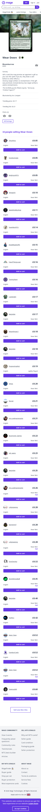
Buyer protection (8, 780)
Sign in (33, 3)
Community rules (8, 745)
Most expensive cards (10, 783)
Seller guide (26, 739)
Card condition (27, 742)
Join (38, 3)
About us (24, 768)
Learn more (33, 803)
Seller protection (28, 750)
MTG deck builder (9, 753)
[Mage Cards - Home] (7, 2)
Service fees (26, 780)
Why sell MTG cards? (29, 735)
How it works (7, 735)
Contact (24, 772)
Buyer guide (6, 772)
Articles (5, 756)
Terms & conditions (29, 776)
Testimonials (7, 749)
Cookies (24, 783)
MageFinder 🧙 (8, 768)
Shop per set (7, 776)
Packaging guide (27, 746)
